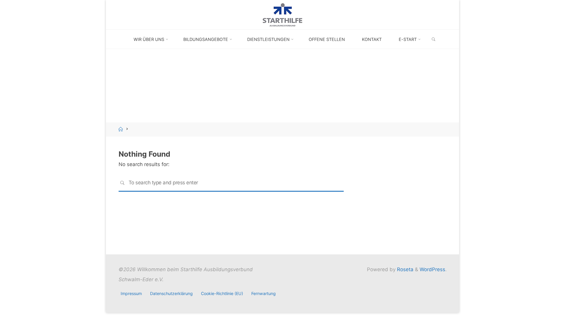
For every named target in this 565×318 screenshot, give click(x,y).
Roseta (404, 269)
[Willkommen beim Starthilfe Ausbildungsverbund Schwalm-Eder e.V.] (282, 14)
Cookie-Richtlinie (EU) (222, 293)
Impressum (131, 293)
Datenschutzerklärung (171, 293)
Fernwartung (263, 293)
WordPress (432, 269)
